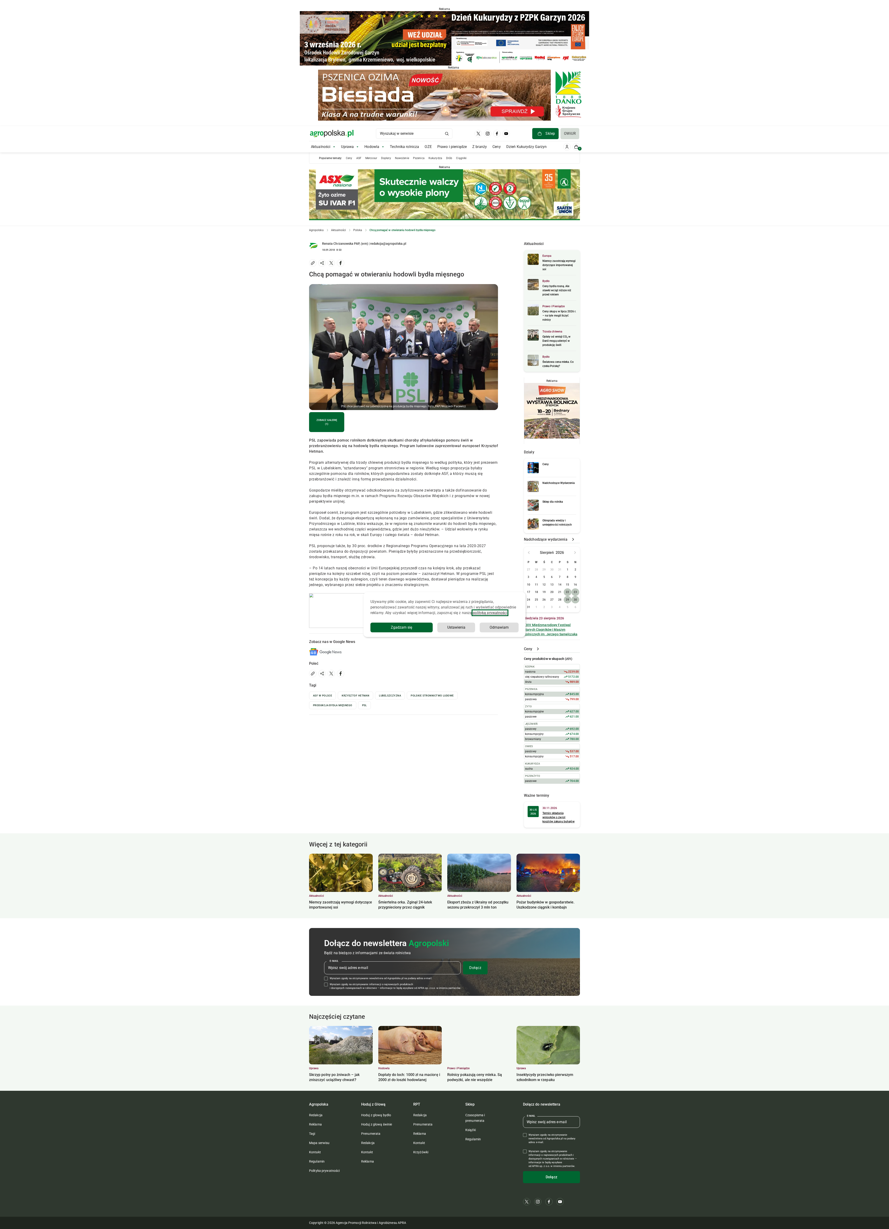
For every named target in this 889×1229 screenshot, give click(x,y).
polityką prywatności (490, 613)
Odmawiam (499, 627)
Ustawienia (456, 627)
